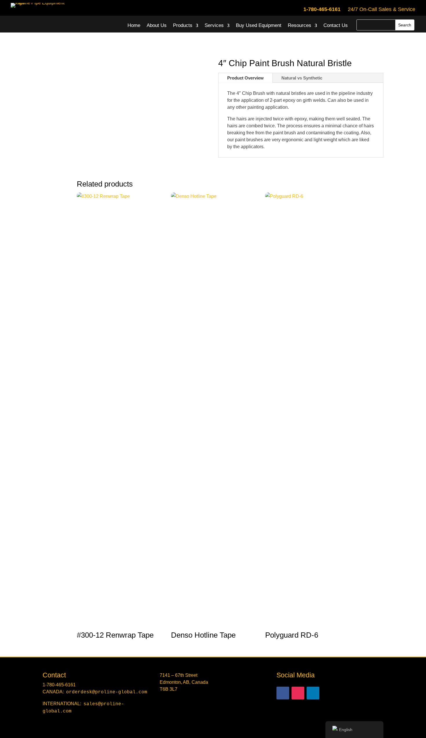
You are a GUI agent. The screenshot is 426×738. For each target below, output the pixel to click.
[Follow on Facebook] (282, 693)
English (345, 729)
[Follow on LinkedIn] (313, 693)
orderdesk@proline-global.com (106, 692)
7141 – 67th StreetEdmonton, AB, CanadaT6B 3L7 (184, 682)
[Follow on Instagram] (298, 693)
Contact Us (335, 25)
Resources (299, 25)
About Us (157, 25)
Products (182, 25)
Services (214, 25)
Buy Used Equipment (258, 25)
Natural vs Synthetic (301, 77)
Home (134, 25)
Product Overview (245, 77)
